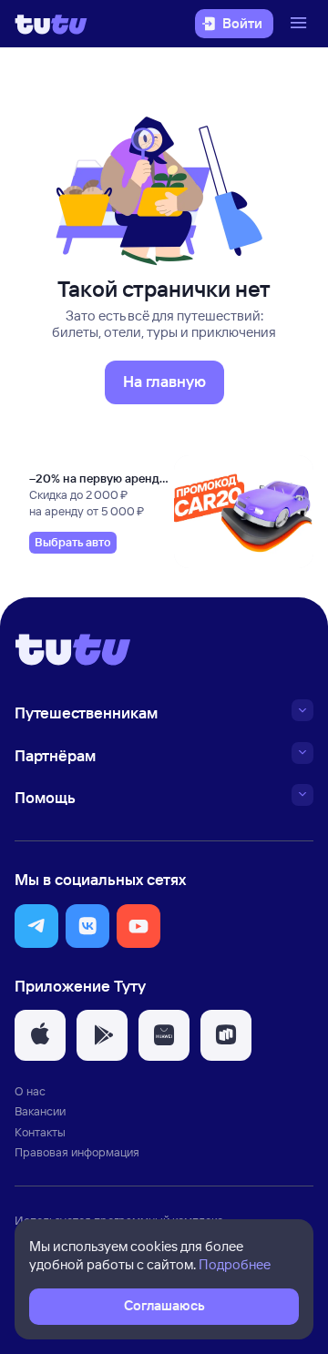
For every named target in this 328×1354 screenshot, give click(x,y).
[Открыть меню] (300, 24)
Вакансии (40, 1111)
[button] (36, 926)
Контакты (40, 1132)
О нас (30, 1091)
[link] (73, 543)
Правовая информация (77, 1152)
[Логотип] (51, 23)
